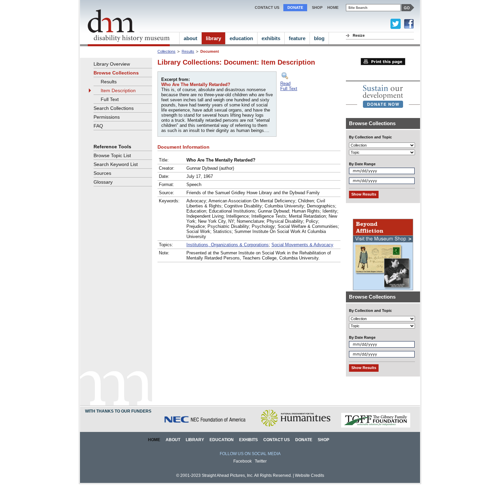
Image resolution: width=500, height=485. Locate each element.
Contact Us (267, 7)
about (190, 38)
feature (297, 38)
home (332, 7)
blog (319, 38)
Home (154, 439)
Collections (166, 51)
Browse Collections (116, 73)
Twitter (261, 461)
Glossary (103, 182)
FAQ (98, 126)
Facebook (242, 461)
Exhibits (248, 439)
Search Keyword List (116, 164)
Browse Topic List (112, 155)
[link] (383, 96)
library (213, 38)
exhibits (271, 38)
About (173, 439)
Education (222, 439)
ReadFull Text (288, 86)
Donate (295, 7)
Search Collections (114, 108)
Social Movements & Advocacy (302, 244)
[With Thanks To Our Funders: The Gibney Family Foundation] (375, 426)
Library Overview (112, 64)
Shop (317, 7)
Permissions (107, 117)
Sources (102, 173)
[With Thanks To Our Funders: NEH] (295, 426)
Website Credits (309, 475)
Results (188, 51)
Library (195, 439)
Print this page (383, 61)
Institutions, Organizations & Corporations (227, 244)
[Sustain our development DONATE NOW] (383, 96)
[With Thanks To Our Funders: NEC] (205, 426)
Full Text (110, 99)
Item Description (118, 90)
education (241, 38)
